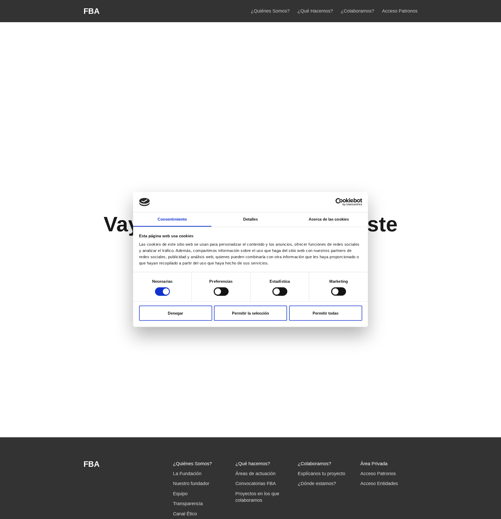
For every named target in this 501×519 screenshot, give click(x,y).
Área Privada (373, 463)
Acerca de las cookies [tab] (329, 219)
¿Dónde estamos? (317, 483)
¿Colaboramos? (357, 11)
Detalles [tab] (250, 219)
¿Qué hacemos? (252, 463)
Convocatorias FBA (255, 483)
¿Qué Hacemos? (315, 11)
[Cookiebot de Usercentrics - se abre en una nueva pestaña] (339, 202)
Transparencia (188, 503)
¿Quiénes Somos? (270, 11)
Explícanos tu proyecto (321, 473)
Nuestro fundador (191, 483)
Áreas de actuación (255, 473)
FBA (92, 11)
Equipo (180, 493)
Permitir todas (325, 313)
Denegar (175, 313)
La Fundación (187, 473)
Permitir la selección (250, 313)
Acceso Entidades (379, 483)
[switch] (221, 291)
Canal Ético (185, 513)
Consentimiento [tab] (172, 219)
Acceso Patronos (400, 11)
